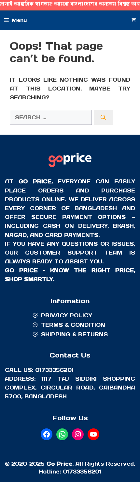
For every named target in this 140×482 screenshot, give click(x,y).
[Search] (103, 117)
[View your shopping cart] (133, 20)
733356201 (85, 471)
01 (66, 471)
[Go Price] (70, 168)
